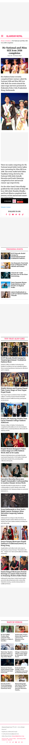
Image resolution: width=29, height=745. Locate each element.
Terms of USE (5, 738)
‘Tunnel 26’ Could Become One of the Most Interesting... (19, 274)
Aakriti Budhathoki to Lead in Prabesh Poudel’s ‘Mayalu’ (19, 293)
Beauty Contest (6, 207)
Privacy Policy (12, 738)
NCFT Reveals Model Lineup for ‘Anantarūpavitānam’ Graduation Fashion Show (13, 360)
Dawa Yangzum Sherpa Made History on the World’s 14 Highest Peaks (18, 285)
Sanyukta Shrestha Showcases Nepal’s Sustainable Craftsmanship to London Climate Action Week (14, 481)
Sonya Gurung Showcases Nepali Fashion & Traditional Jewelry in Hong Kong (13, 543)
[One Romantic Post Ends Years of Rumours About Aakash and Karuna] (5, 265)
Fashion (8, 41)
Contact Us (4, 740)
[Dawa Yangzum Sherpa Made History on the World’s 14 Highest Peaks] (5, 285)
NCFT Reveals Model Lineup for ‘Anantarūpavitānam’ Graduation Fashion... (18, 256)
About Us (10, 740)
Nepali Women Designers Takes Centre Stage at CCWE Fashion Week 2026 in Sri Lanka (13, 451)
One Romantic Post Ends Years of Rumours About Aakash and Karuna (19, 264)
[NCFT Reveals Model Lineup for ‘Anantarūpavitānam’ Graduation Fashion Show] (5, 256)
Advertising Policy (21, 738)
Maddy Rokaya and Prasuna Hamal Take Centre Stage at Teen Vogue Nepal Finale (14, 390)
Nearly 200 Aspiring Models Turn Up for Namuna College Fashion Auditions (14, 420)
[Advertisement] (14, 16)
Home (2, 41)
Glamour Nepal (18, 55)
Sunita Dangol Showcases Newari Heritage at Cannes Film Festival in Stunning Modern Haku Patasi (13, 574)
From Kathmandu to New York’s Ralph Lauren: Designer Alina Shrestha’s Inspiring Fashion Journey (13, 512)
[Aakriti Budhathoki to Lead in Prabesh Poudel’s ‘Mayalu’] (5, 294)
